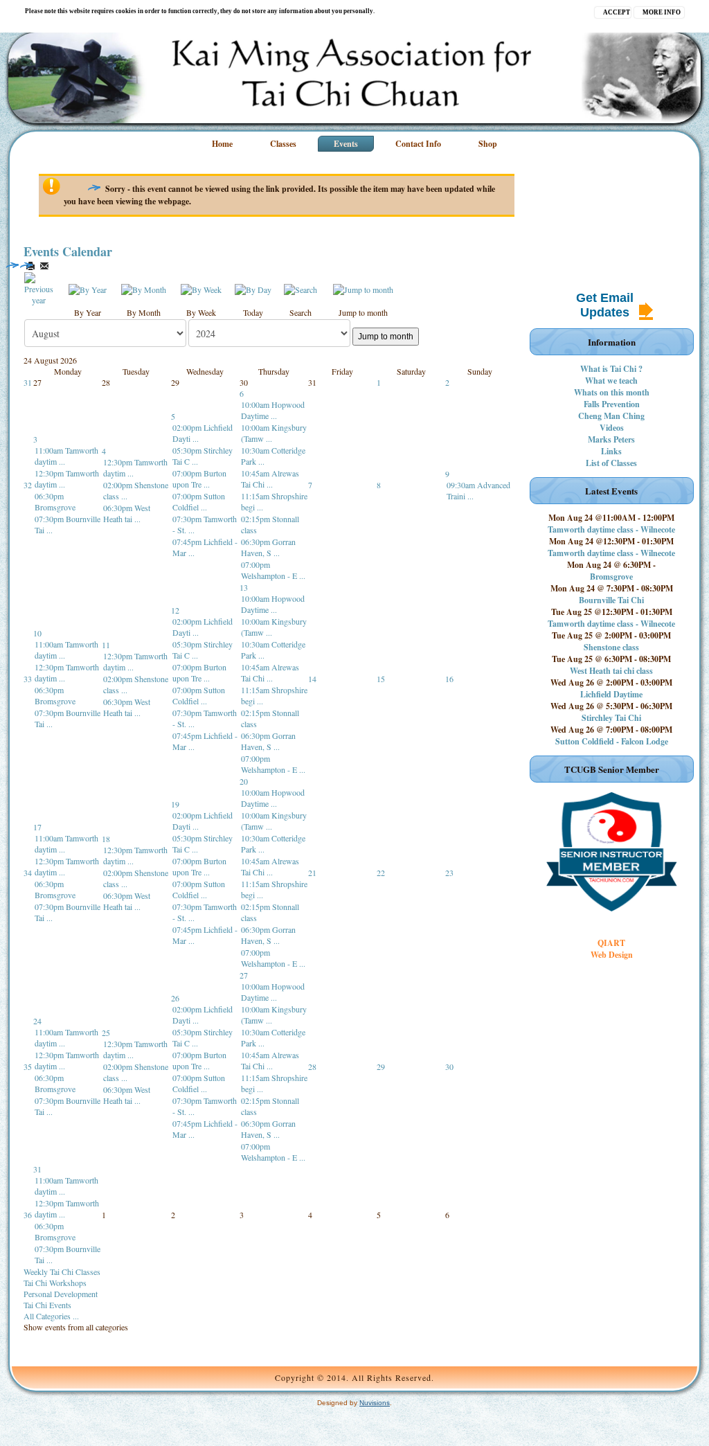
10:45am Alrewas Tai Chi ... (270, 478)
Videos (612, 428)
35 (28, 1066)
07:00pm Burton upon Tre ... (199, 478)
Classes (283, 144)
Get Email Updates (605, 305)
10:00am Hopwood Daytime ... (273, 410)
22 (381, 872)
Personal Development (61, 1293)
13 (244, 587)
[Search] (300, 288)
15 (381, 678)
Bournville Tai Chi (611, 600)
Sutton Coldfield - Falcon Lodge (611, 741)
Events (346, 144)
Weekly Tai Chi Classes (62, 1271)
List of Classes (611, 463)
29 (381, 1066)
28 (312, 1066)
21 (312, 872)
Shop (487, 144)
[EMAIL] (44, 265)
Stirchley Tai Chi (611, 718)
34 (28, 872)
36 (28, 1214)
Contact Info (418, 144)
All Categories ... (51, 1315)
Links (611, 451)
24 (37, 1020)
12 (175, 610)
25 (106, 1032)
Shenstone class (611, 647)
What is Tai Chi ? (611, 369)
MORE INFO (662, 12)
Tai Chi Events (47, 1304)
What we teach (611, 380)
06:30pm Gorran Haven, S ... (268, 547)
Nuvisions (374, 1403)
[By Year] (88, 288)
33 (28, 678)
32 (28, 484)
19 (175, 804)
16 (449, 678)
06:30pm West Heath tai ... (126, 513)
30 (449, 1066)
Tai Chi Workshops (55, 1282)
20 (244, 781)
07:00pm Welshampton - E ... (273, 570)
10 (37, 633)
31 (28, 382)
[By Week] (201, 288)
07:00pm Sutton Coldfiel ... (198, 501)
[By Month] (143, 288)
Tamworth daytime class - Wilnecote (611, 529)
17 (37, 826)
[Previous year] (38, 287)
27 (244, 975)
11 (106, 644)
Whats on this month (611, 392)
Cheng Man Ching (611, 416)
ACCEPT (616, 12)
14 (312, 678)
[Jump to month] (363, 288)
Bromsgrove (611, 576)
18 (106, 838)
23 (449, 872)
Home (222, 144)
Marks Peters (611, 439)
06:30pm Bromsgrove (55, 501)
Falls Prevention (612, 404)
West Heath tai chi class (611, 671)
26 (175, 997)
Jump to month (385, 336)
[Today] (253, 288)
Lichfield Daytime (611, 694)
